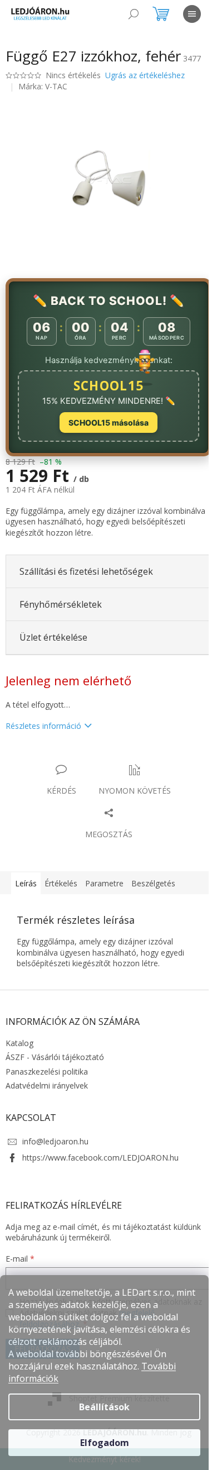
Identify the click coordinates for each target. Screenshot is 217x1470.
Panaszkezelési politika (47, 1071)
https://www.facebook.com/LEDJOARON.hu (100, 1157)
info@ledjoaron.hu (55, 1141)
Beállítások (104, 1407)
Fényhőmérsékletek (60, 604)
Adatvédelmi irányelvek (47, 1085)
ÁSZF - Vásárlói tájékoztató (55, 1057)
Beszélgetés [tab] (153, 883)
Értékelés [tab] (61, 883)
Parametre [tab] (104, 883)
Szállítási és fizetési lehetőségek (86, 571)
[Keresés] (133, 14)
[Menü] (192, 14)
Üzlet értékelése (53, 637)
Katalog (19, 1043)
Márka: (42, 86)
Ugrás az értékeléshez (145, 75)
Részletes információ (43, 725)
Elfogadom (104, 1442)
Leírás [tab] (26, 883)
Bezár (83, 758)
